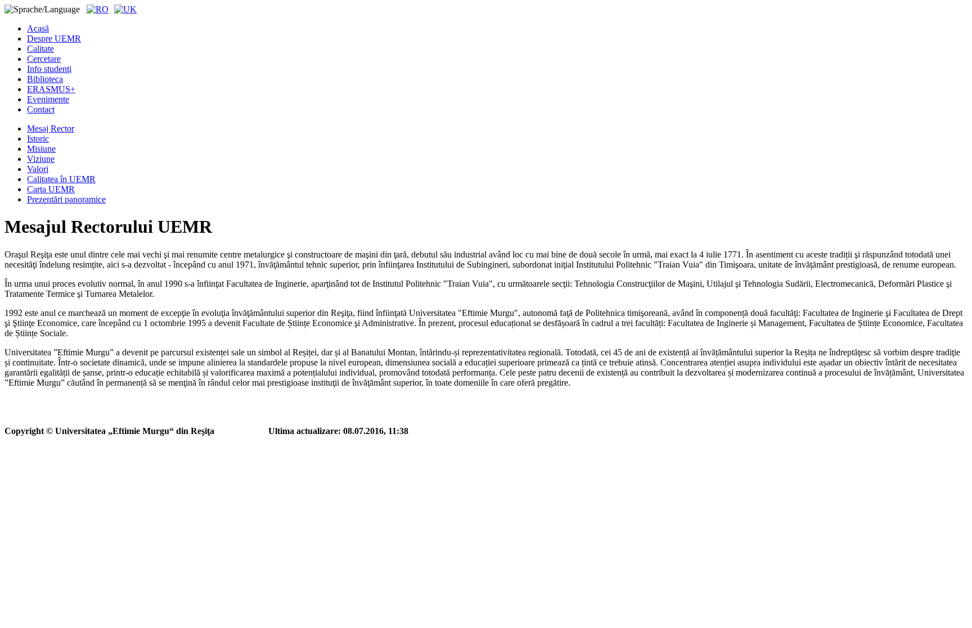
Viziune (41, 159)
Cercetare (44, 59)
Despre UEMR (54, 38)
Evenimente (48, 99)
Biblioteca (45, 79)
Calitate (40, 48)
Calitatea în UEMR (61, 179)
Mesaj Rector (50, 128)
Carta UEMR (51, 189)
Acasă (38, 28)
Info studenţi (49, 69)
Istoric (38, 138)
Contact (41, 109)
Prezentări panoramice (66, 199)
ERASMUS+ (51, 89)
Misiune (41, 148)
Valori (37, 169)
